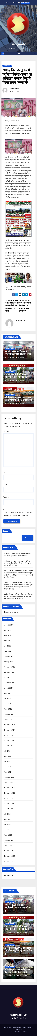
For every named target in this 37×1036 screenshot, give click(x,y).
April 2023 (7, 830)
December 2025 (9, 667)
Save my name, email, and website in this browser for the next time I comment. (17, 514)
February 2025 (9, 714)
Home (10, 1032)
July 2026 (7, 630)
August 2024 (8, 746)
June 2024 (7, 756)
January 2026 (8, 662)
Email (5, 484)
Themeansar (18, 1029)
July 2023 (7, 814)
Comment (7, 431)
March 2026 (8, 651)
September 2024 (9, 740)
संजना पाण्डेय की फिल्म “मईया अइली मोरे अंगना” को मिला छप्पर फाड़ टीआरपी (25, 305)
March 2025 (8, 709)
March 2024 (8, 772)
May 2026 (7, 641)
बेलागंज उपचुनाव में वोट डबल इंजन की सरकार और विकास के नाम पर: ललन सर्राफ (12, 305)
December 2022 (9, 851)
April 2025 (7, 704)
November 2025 (9, 672)
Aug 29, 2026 (11, 911)
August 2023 (8, 809)
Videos (25, 1032)
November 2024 (9, 730)
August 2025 (8, 688)
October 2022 (8, 861)
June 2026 (7, 635)
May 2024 (7, 761)
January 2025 (8, 719)
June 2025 (7, 693)
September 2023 (9, 803)
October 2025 (8, 677)
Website (6, 497)
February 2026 (9, 656)
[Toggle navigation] (19, 53)
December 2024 (9, 725)
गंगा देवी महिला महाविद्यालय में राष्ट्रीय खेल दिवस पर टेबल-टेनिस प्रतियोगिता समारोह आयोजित (18, 354)
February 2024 (9, 777)
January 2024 (8, 782)
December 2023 (9, 788)
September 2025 (9, 683)
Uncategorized (7, 65)
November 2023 (9, 793)
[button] (34, 53)
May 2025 (7, 698)
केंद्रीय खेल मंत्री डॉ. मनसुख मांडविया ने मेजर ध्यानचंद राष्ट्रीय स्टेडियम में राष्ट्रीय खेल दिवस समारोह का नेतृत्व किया (17, 378)
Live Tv (17, 1032)
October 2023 (8, 798)
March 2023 (8, 835)
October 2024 (8, 735)
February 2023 (9, 840)
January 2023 (8, 845)
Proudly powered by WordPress (12, 1027)
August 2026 (8, 625)
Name (6, 472)
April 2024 (7, 767)
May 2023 (7, 824)
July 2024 (7, 751)
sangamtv (18, 44)
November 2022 (9, 856)
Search (6, 531)
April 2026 (7, 646)
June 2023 (7, 819)
